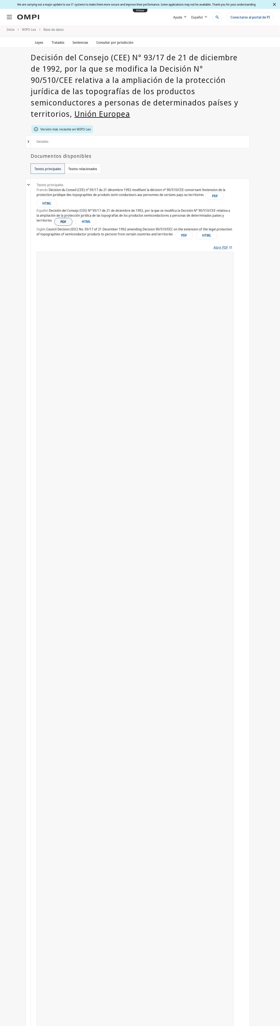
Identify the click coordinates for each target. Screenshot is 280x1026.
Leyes (39, 42)
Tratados (57, 42)
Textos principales (47, 169)
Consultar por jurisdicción (114, 42)
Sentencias (80, 42)
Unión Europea (102, 113)
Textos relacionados (82, 169)
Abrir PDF (221, 247)
